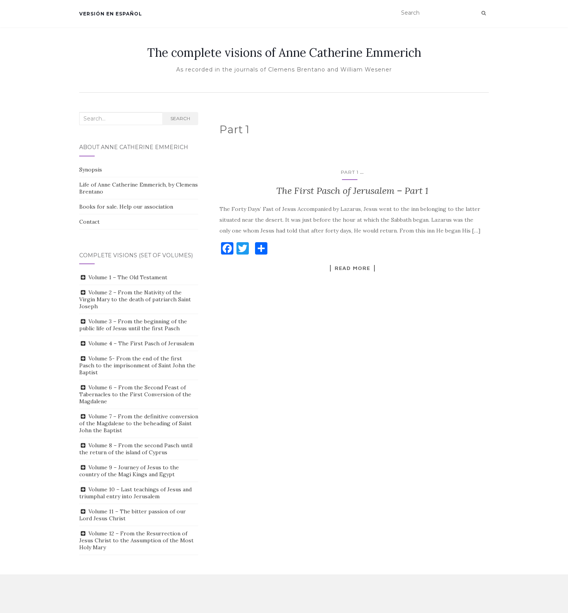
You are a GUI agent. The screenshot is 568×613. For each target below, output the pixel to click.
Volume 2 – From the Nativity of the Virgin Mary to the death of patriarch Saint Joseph (135, 299)
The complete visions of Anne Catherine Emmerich (284, 52)
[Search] (483, 13)
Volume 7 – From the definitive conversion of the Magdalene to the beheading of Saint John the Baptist (138, 423)
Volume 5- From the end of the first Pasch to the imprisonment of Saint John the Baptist (137, 365)
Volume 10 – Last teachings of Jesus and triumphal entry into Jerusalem (135, 493)
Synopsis (90, 169)
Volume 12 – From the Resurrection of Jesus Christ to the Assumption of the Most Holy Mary (136, 540)
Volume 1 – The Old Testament (127, 277)
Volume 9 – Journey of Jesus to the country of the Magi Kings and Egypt (129, 471)
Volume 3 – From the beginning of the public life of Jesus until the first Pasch (133, 325)
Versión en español (110, 14)
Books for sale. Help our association (126, 206)
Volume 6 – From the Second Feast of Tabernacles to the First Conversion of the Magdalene (135, 394)
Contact (89, 221)
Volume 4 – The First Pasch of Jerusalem (141, 343)
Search (180, 118)
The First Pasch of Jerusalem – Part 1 (352, 191)
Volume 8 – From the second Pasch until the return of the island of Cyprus (135, 449)
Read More (352, 268)
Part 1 (350, 172)
